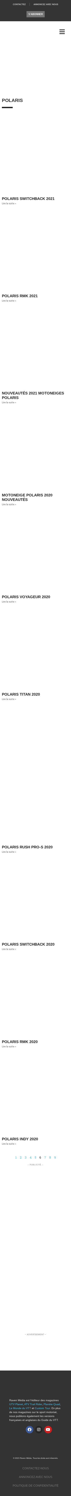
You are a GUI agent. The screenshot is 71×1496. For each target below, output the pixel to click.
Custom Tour (42, 1408)
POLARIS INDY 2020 (20, 1139)
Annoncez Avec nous (35, 1477)
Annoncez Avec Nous (46, 4)
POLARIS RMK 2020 (20, 1042)
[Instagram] (39, 1429)
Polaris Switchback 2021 (28, 199)
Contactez (19, 4)
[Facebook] (29, 1429)
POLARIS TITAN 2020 (21, 694)
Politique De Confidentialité (36, 1485)
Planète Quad (52, 1404)
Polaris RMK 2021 (20, 296)
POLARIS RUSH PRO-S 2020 (27, 847)
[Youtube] (48, 1429)
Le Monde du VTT (20, 1408)
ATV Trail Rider (33, 1404)
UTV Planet (16, 1404)
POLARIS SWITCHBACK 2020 (28, 944)
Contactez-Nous (35, 1468)
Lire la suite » (9, 203)
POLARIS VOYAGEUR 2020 (26, 597)
